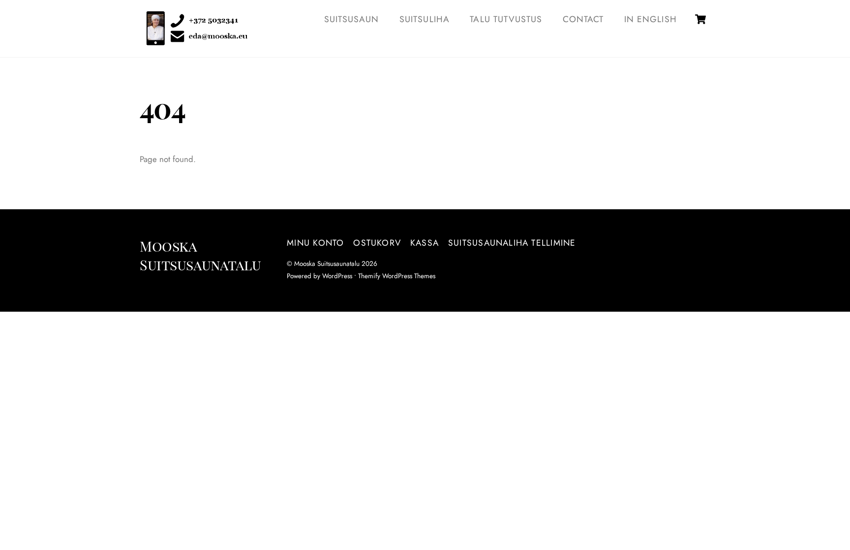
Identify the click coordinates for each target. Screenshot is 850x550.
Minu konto (315, 242)
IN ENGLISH (650, 19)
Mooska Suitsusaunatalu (327, 263)
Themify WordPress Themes (396, 276)
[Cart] (700, 19)
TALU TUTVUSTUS (506, 19)
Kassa (424, 242)
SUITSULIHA (424, 19)
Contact (583, 19)
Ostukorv (377, 242)
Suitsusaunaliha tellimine (512, 242)
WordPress (337, 276)
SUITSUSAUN (351, 19)
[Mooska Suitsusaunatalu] (193, 40)
